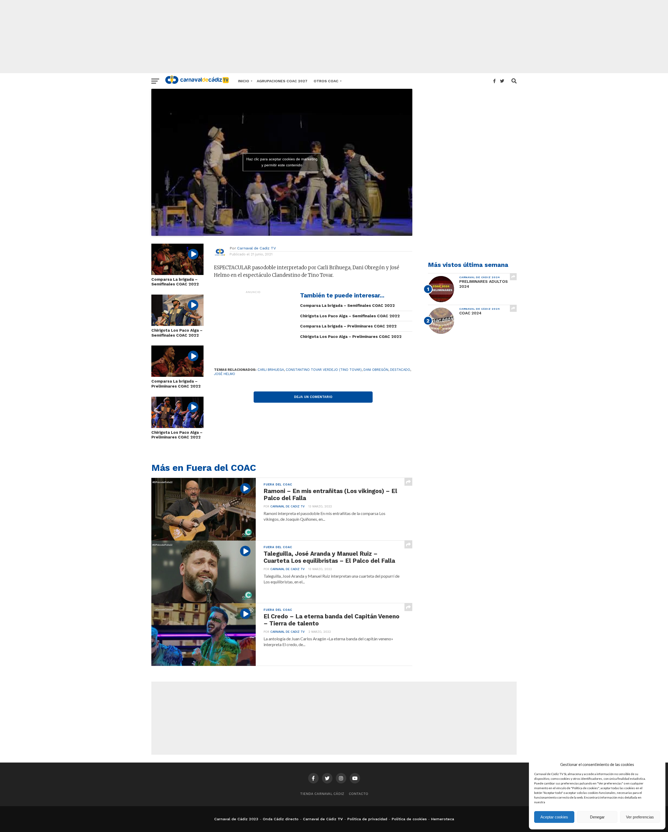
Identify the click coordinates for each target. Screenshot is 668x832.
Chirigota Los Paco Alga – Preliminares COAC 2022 (176, 435)
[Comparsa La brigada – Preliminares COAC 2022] (177, 375)
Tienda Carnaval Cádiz (322, 794)
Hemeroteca (442, 819)
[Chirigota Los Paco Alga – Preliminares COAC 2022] (177, 426)
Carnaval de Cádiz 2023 (236, 819)
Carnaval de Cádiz (319, 819)
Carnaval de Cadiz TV (256, 248)
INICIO (243, 81)
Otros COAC (326, 81)
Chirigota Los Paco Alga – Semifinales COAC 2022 (176, 333)
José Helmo (224, 374)
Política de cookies (409, 819)
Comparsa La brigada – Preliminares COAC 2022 (176, 384)
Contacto (358, 794)
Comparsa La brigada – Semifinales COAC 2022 (175, 282)
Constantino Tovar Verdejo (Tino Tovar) (324, 370)
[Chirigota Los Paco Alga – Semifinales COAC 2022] (177, 324)
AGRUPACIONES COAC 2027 (282, 81)
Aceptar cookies (554, 817)
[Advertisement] (334, 36)
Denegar (597, 817)
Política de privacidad (367, 819)
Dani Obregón (375, 370)
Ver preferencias (640, 817)
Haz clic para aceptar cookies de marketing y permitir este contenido (282, 162)
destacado (400, 370)
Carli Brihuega (271, 370)
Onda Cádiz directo (281, 819)
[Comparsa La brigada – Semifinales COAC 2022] (177, 273)
